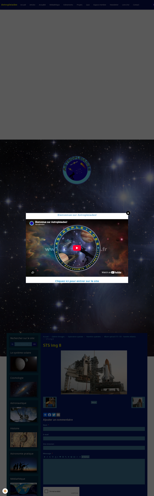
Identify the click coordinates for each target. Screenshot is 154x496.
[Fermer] (128, 213)
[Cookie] (5, 491)
